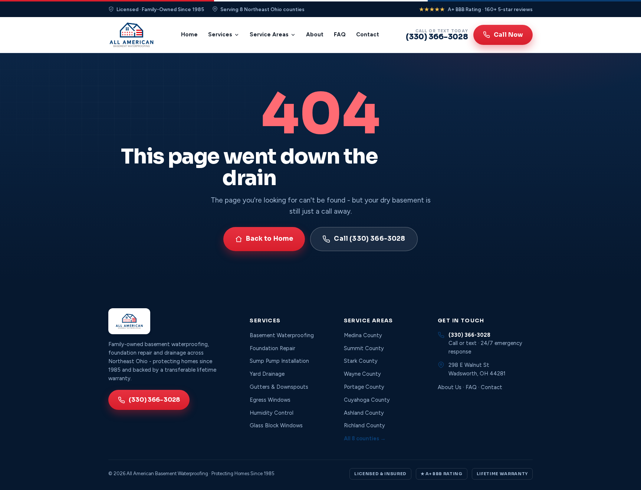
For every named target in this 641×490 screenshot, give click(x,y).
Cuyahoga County (367, 400)
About (314, 34)
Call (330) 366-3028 (369, 239)
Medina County (363, 335)
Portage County (364, 387)
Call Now (508, 35)
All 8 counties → (365, 438)
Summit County (364, 348)
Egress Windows (270, 400)
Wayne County (362, 374)
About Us (449, 387)
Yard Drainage (267, 374)
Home (189, 34)
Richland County (364, 425)
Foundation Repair (272, 348)
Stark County (361, 361)
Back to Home (269, 239)
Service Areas (269, 34)
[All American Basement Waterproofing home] (131, 34)
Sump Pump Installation (279, 361)
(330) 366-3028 (154, 400)
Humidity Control (271, 413)
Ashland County (364, 413)
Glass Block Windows (276, 425)
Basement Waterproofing (282, 335)
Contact (367, 34)
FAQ (340, 34)
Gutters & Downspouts (279, 387)
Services (220, 34)
